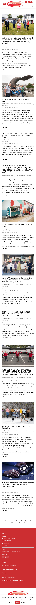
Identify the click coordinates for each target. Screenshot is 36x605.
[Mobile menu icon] (4, 4)
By (6, 49)
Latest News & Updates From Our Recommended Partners (16, 46)
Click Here (4, 580)
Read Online (5, 48)
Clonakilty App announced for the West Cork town (17, 100)
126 (16, 520)
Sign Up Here (6, 573)
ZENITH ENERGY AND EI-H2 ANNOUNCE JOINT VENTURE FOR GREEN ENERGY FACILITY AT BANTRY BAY (16, 313)
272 (20, 522)
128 (25, 520)
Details (4, 70)
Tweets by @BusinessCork (9, 565)
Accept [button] (17, 602)
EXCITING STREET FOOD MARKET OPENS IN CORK (17, 225)
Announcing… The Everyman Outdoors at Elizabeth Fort (16, 427)
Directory (4, 229)
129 (30, 520)
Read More (24, 602)
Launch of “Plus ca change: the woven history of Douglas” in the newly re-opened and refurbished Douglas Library (17, 279)
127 (21, 520)
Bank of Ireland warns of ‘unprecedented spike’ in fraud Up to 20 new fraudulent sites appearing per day (18, 484)
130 (12, 522)
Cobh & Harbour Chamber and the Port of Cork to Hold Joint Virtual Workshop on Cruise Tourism (18, 135)
